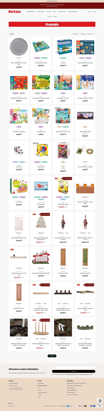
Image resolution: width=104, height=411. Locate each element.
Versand (39, 395)
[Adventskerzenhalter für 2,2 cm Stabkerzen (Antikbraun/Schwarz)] (63, 292)
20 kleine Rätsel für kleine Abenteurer (85, 63)
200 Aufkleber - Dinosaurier (63, 98)
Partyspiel (15, 162)
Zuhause (85, 162)
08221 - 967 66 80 (13, 385)
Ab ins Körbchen (18, 202)
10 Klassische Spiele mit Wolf (41, 63)
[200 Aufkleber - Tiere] (41, 116)
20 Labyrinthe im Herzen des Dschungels (40, 98)
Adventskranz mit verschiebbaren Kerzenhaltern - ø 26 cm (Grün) (85, 344)
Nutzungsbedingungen (72, 374)
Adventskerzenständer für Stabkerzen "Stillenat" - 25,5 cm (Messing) (63, 344)
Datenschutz (54, 406)
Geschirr (18, 58)
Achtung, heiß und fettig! (63, 204)
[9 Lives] (63, 151)
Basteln (63, 93)
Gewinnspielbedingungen (72, 390)
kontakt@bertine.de (14, 383)
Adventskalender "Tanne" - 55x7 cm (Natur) (18, 274)
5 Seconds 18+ (19, 167)
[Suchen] (89, 11)
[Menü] (102, 399)
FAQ (39, 388)
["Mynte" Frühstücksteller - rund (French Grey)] (19, 47)
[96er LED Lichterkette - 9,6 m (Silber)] (85, 151)
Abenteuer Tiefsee (41, 204)
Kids (67, 233)
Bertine (13, 406)
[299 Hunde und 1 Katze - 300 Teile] (63, 116)
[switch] (100, 406)
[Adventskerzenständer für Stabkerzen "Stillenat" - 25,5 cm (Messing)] (63, 327)
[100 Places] (63, 47)
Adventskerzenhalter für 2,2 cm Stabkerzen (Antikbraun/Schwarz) (63, 309)
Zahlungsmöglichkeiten (42, 392)
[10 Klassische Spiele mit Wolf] (41, 47)
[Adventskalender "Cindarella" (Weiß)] (19, 222)
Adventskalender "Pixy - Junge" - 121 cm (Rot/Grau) (63, 239)
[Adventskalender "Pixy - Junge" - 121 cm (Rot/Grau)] (63, 222)
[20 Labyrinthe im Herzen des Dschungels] (41, 82)
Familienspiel (44, 58)
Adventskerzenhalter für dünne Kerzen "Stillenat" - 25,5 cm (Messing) (19, 344)
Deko (45, 303)
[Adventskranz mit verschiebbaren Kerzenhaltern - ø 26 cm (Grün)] (85, 327)
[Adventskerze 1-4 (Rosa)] (19, 292)
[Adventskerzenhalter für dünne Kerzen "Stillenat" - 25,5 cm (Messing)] (19, 327)
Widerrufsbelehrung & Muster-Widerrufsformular (76, 383)
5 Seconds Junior (40, 167)
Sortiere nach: (83, 34)
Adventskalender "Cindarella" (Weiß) (18, 238)
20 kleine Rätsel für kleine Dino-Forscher (18, 98)
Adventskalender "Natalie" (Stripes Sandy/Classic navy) (41, 239)
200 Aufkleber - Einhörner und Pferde (85, 98)
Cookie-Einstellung (62, 406)
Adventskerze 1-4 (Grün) (85, 273)
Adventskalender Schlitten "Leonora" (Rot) (41, 273)
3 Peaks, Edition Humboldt (85, 132)
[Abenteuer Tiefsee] (41, 186)
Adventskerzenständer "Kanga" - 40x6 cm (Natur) (41, 344)
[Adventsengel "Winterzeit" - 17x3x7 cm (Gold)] (85, 186)
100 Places (63, 63)
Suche (39, 397)
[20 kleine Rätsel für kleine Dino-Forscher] (19, 82)
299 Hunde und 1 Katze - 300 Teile (63, 132)
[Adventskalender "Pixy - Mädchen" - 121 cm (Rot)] (85, 222)
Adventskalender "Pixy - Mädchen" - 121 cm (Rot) (85, 239)
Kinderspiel (37, 58)
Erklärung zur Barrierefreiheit (72, 395)
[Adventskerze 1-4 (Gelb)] (63, 257)
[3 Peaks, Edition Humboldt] (85, 116)
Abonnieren (73, 371)
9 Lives (63, 167)
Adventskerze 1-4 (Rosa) (19, 308)
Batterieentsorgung (71, 388)
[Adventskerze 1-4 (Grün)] (85, 257)
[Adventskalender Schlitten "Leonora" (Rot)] (41, 257)
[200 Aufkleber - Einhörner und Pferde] (85, 82)
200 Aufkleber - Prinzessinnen (19, 132)
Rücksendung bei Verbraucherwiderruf (74, 385)
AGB (44, 406)
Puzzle (59, 127)
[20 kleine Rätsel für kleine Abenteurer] (85, 47)
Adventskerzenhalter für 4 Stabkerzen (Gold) (85, 309)
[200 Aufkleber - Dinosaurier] (63, 82)
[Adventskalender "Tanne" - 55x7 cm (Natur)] (19, 257)
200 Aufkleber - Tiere (41, 132)
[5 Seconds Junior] (41, 151)
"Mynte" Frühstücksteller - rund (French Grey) (19, 63)
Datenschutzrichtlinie (83, 374)
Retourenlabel (40, 383)
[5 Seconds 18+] (19, 151)
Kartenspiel (22, 162)
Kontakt (39, 390)
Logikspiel (82, 58)
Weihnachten (85, 197)
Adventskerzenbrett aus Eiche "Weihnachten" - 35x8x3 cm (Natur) (41, 309)
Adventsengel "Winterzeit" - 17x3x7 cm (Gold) (85, 203)
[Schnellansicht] (26, 40)
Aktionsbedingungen (71, 392)
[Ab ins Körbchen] (19, 186)
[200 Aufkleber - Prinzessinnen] (19, 116)
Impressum (48, 406)
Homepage (49, 16)
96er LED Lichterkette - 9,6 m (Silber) (85, 167)
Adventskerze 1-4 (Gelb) (63, 273)
